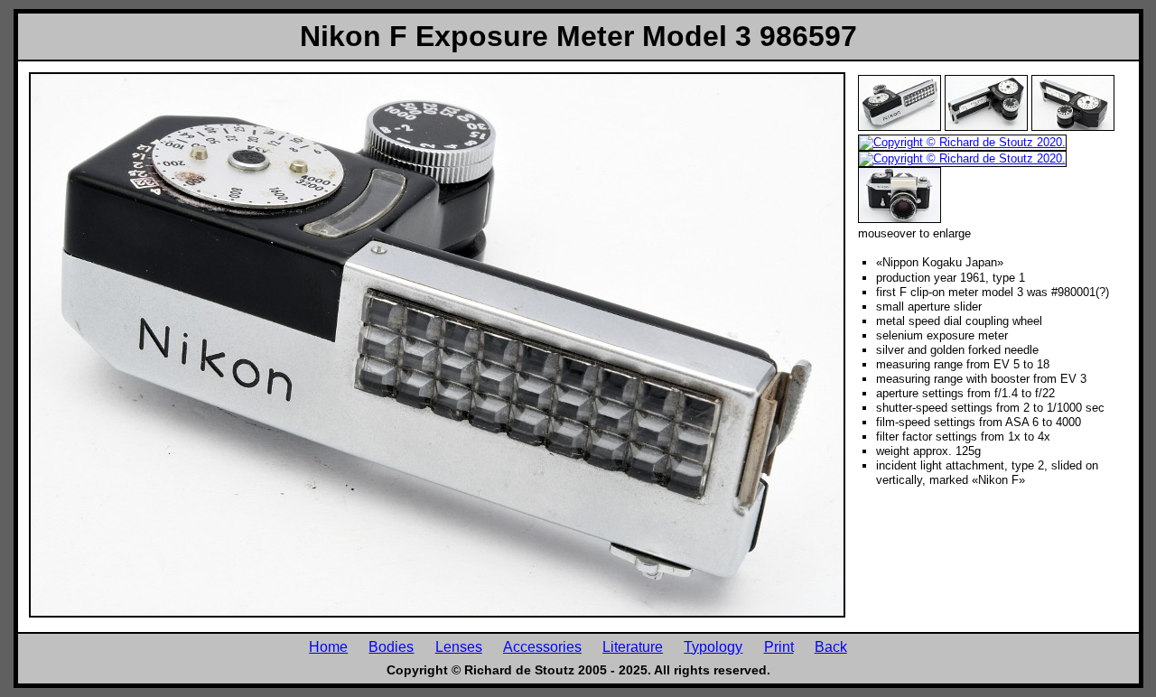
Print (779, 646)
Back (831, 646)
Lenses (458, 646)
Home (328, 646)
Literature (632, 646)
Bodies (391, 646)
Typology (713, 646)
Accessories (542, 646)
